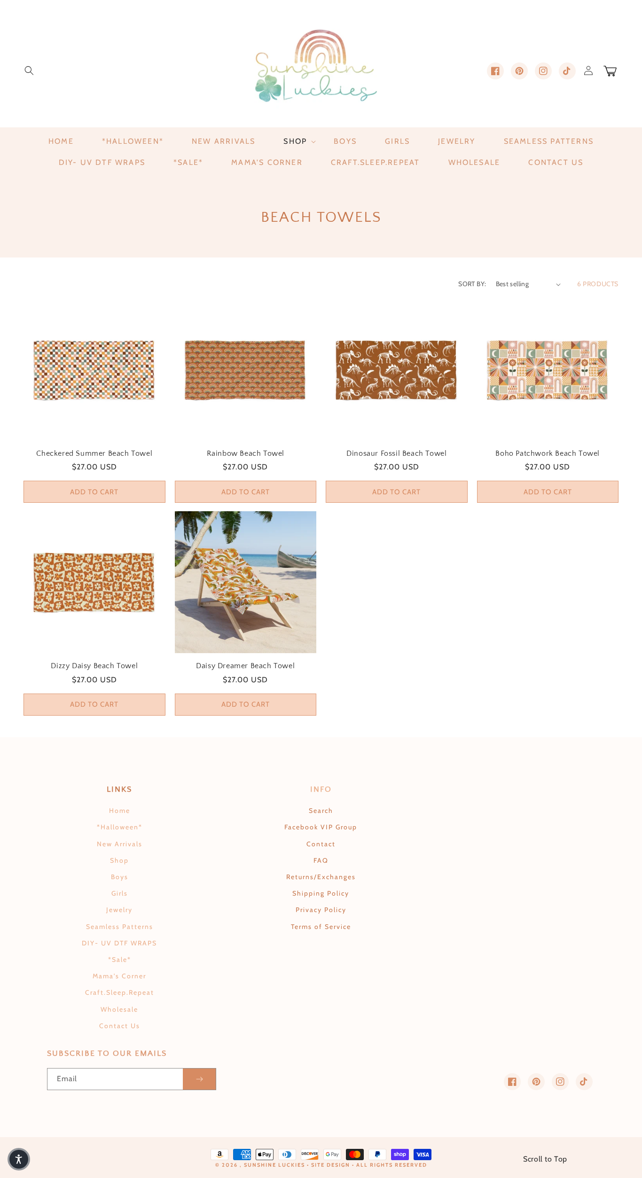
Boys (119, 877)
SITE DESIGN (330, 1165)
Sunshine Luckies (274, 1165)
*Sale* (119, 959)
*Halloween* (119, 827)
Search (321, 810)
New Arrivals (119, 844)
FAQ (321, 860)
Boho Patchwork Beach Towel (547, 453)
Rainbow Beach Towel (245, 453)
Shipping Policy (320, 893)
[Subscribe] (199, 1079)
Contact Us (119, 1026)
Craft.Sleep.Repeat (119, 992)
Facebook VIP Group (320, 827)
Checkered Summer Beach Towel (94, 453)
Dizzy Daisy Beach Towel (94, 666)
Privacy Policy (321, 909)
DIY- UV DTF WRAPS (119, 943)
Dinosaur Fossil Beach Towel (396, 453)
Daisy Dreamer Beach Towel (245, 666)
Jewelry (119, 909)
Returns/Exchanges (321, 877)
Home (119, 810)
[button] (29, 70)
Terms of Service (321, 926)
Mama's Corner (119, 976)
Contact (321, 844)
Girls (119, 893)
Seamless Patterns (119, 926)
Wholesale (119, 1009)
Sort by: (472, 284)
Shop (119, 860)
